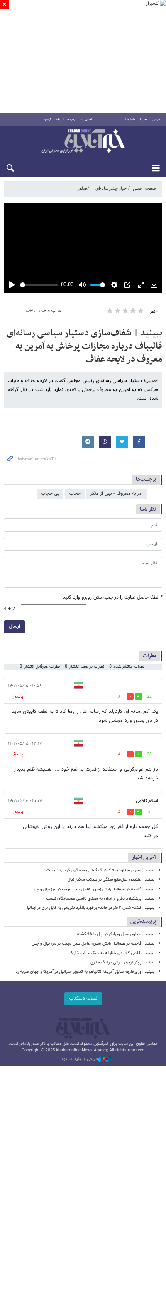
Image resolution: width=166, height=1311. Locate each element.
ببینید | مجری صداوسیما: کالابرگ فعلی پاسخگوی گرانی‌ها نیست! (99, 870)
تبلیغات (59, 119)
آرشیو (47, 119)
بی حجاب (50, 493)
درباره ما (71, 119)
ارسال (14, 626)
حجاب (75, 493)
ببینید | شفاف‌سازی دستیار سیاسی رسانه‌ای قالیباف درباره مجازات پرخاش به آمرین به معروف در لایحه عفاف (84, 346)
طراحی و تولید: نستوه (80, 1059)
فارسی (156, 119)
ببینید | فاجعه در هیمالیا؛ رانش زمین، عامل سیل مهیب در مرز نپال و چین (93, 889)
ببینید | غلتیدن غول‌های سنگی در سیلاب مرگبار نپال (111, 879)
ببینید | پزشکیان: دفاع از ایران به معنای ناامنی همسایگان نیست (100, 898)
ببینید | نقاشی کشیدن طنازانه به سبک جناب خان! (112, 953)
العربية (143, 119)
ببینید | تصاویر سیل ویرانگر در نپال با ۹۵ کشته (115, 934)
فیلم (82, 189)
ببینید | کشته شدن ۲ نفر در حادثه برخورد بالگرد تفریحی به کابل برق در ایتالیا (90, 908)
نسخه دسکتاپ (83, 998)
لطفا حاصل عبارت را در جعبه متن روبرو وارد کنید (112, 597)
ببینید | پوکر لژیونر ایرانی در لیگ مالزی (122, 962)
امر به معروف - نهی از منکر (116, 493)
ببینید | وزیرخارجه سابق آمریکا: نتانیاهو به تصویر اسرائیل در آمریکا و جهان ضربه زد (85, 972)
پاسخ (18, 696)
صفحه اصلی (144, 189)
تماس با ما (86, 119)
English (130, 119)
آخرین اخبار (144, 857)
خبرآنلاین (83, 141)
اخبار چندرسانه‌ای (111, 189)
